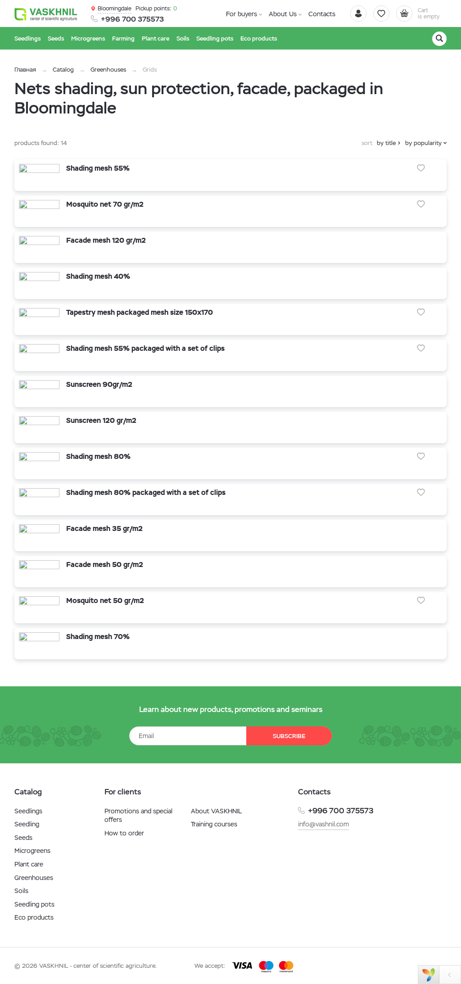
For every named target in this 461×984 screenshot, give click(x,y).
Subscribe (289, 736)
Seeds (23, 838)
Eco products (34, 917)
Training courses (214, 824)
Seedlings (28, 811)
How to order (124, 833)
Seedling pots (34, 904)
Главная (25, 69)
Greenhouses (108, 69)
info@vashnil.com (323, 824)
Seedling (26, 824)
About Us (283, 14)
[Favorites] (381, 13)
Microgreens (32, 851)
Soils (21, 891)
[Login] (358, 13)
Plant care (28, 864)
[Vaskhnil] (45, 14)
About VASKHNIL (216, 811)
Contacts (321, 14)
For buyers (241, 14)
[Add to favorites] (421, 168)
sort (367, 143)
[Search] (439, 39)
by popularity (423, 143)
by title (386, 143)
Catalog (63, 69)
